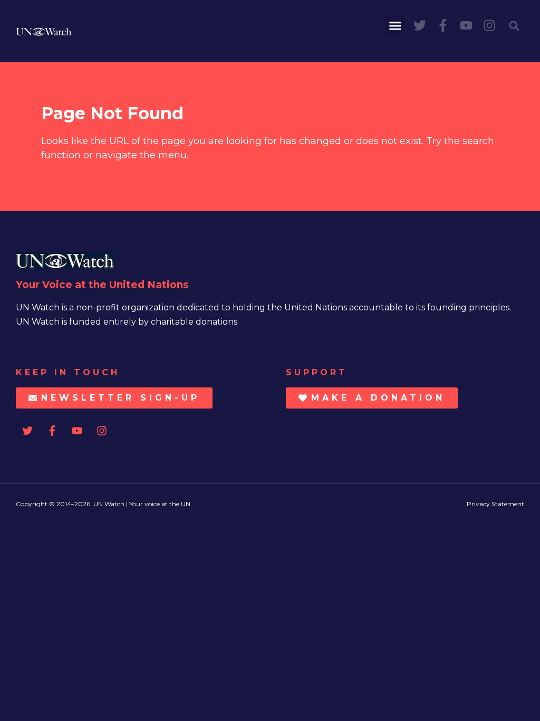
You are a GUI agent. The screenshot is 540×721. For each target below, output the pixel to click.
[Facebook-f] (443, 25)
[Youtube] (466, 25)
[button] (395, 26)
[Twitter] (419, 25)
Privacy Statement (495, 504)
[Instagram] (489, 25)
